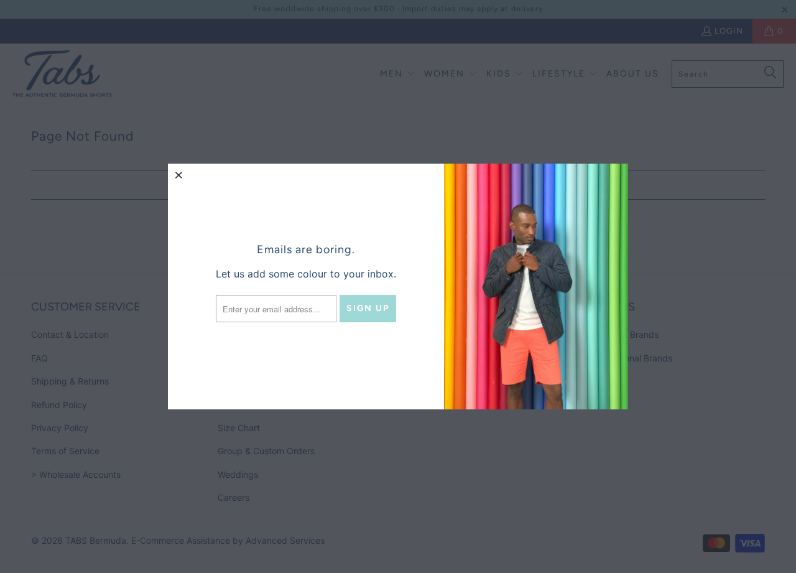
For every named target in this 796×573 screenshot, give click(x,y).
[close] (179, 175)
